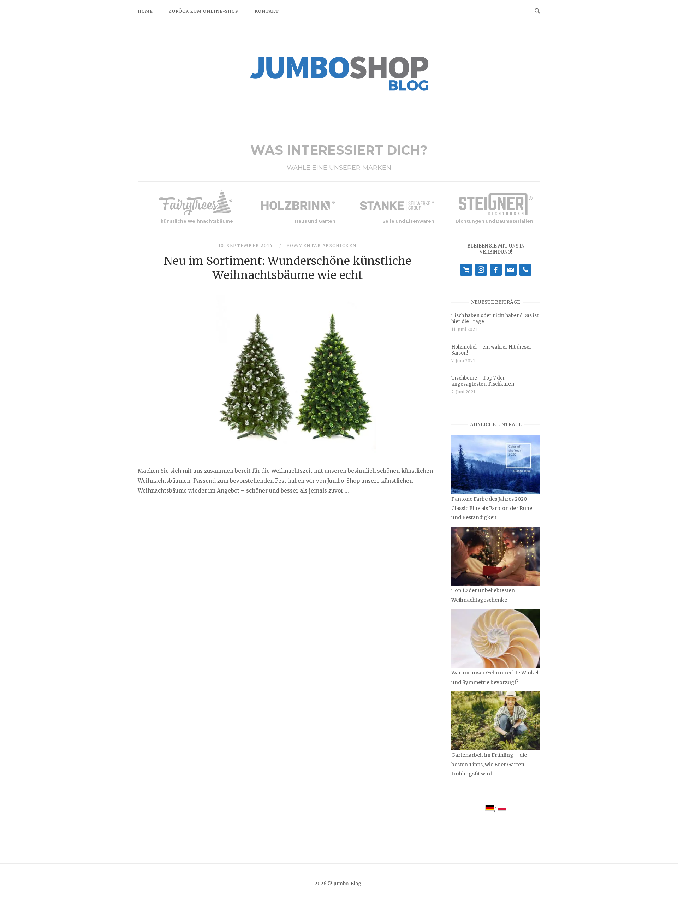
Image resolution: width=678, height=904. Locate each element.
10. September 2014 (246, 245)
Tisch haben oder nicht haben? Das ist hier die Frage (495, 319)
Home (145, 11)
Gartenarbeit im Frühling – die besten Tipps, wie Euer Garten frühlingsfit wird (489, 764)
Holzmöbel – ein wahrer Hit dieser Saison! (491, 350)
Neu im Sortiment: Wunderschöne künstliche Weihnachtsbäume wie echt (287, 268)
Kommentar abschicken (321, 245)
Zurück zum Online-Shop (204, 11)
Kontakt (267, 11)
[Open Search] (537, 10)
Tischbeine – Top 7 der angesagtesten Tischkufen (482, 381)
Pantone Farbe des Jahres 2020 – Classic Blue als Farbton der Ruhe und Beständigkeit (491, 508)
